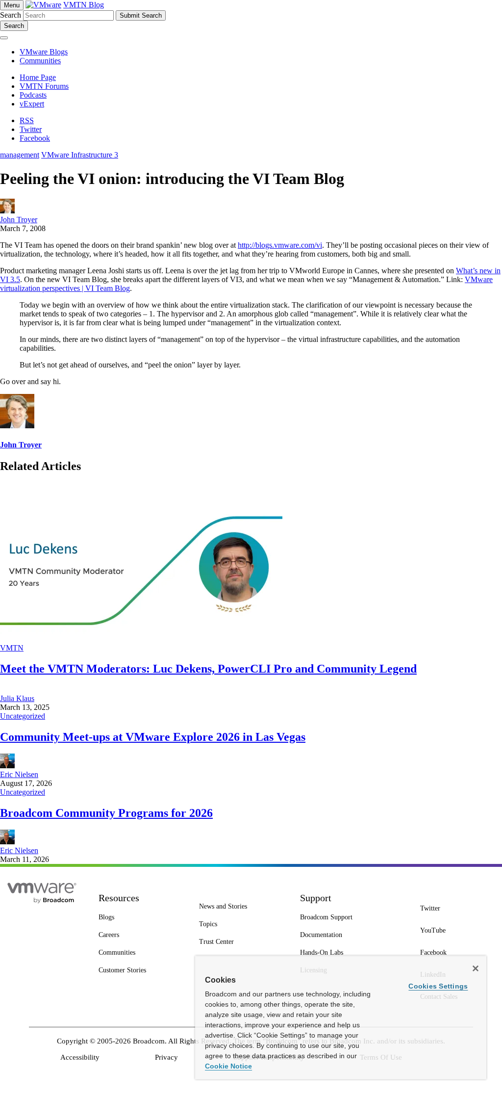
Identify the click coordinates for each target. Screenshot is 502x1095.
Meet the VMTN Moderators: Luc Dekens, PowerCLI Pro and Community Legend (208, 668)
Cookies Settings (438, 986)
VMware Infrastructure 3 (79, 155)
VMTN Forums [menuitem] (44, 86)
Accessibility (80, 1057)
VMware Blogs (44, 52)
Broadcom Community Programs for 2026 (106, 813)
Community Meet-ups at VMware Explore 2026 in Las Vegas (152, 736)
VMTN (12, 648)
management (19, 155)
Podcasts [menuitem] (33, 95)
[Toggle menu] (4, 37)
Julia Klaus (17, 698)
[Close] (475, 968)
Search (10, 15)
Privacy (166, 1057)
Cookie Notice (228, 1066)
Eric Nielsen (19, 774)
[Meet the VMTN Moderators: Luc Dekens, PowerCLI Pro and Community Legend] (141, 639)
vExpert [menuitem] (32, 104)
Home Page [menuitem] (38, 77)
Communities (40, 60)
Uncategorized (22, 716)
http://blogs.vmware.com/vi (280, 245)
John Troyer (18, 219)
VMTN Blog (83, 4)
